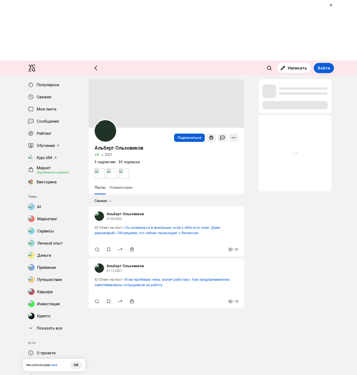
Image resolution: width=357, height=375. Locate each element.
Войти (324, 68)
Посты (100, 187)
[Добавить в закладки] (108, 249)
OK (76, 365)
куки (54, 365)
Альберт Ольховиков (125, 214)
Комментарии (121, 187)
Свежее (100, 201)
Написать (297, 68)
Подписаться (189, 138)
